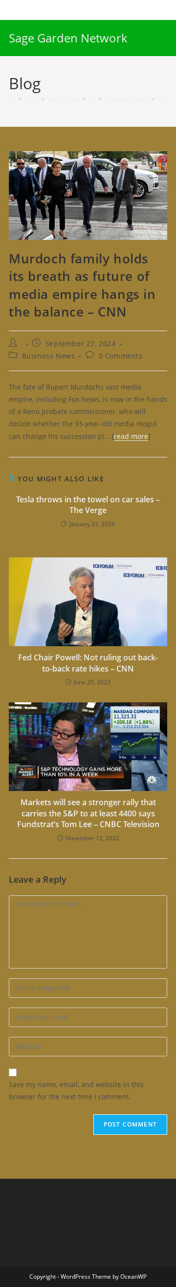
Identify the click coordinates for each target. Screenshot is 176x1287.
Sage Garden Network (68, 38)
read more (131, 436)
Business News (48, 355)
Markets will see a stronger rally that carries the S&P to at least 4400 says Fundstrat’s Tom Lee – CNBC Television (88, 813)
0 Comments (121, 355)
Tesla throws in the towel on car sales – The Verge (88, 504)
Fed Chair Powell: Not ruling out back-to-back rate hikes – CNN (88, 662)
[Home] (12, 99)
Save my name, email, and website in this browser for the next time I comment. (76, 1090)
